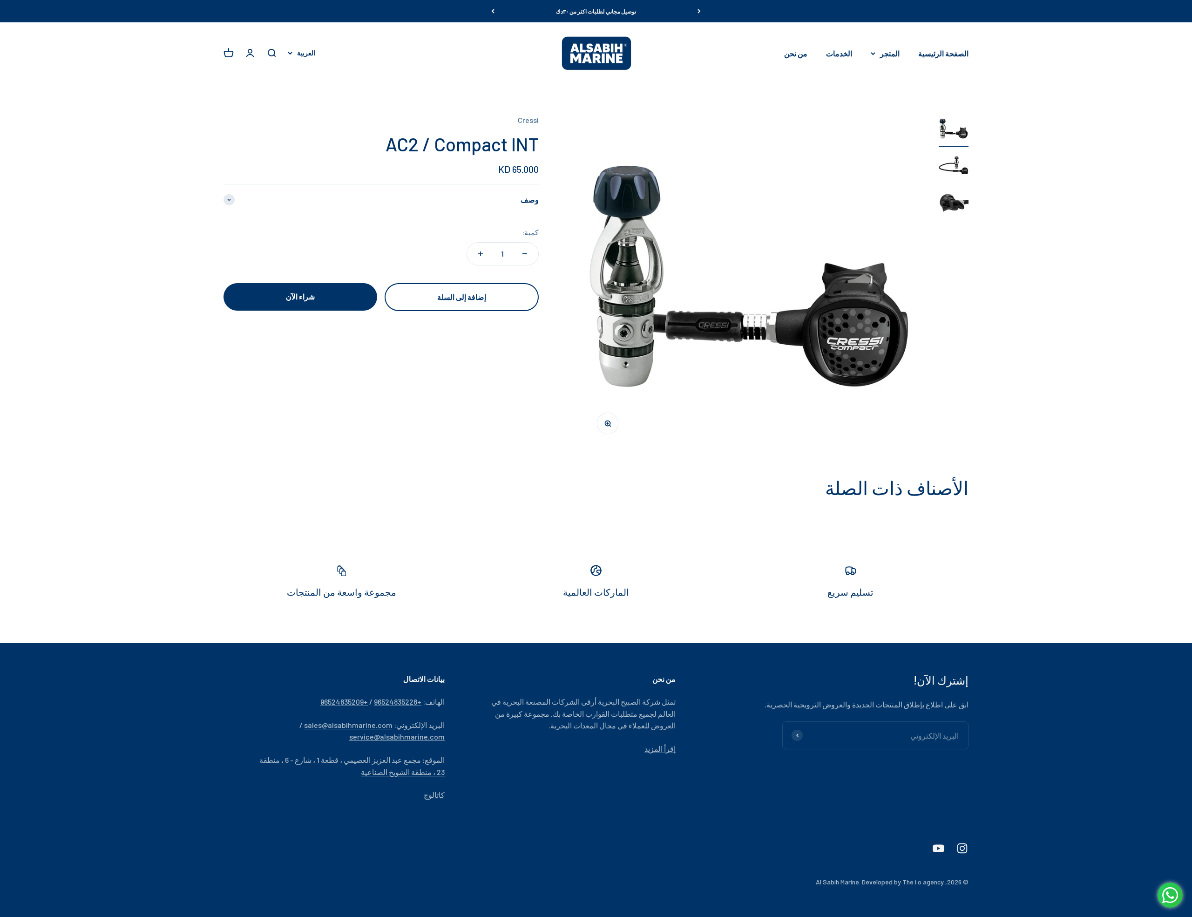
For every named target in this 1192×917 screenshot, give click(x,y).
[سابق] (699, 11)
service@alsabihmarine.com (397, 736)
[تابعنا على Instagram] (962, 848)
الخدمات (839, 53)
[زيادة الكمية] (480, 254)
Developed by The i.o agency (903, 882)
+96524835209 (344, 701)
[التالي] (492, 11)
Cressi (528, 119)
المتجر (890, 53)
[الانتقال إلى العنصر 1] (953, 130)
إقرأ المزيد (660, 748)
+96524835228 (397, 701)
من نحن (795, 53)
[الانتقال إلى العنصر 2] (953, 167)
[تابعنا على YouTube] (938, 848)
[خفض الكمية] (524, 254)
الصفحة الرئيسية (943, 53)
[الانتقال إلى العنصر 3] (953, 205)
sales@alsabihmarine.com (348, 724)
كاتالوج (434, 794)
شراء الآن (300, 296)
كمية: (530, 232)
